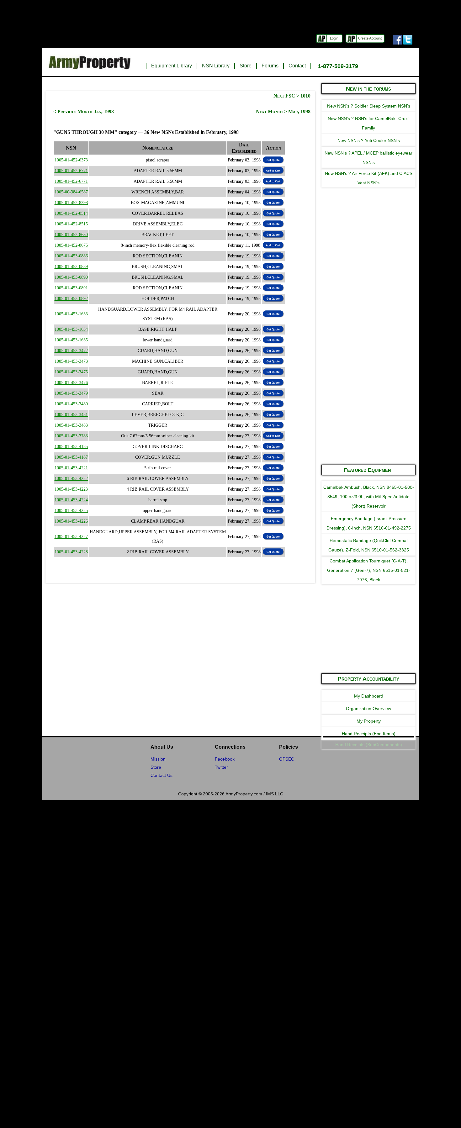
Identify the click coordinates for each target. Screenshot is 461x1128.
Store (246, 65)
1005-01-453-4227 (71, 536)
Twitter (221, 767)
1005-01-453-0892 (71, 298)
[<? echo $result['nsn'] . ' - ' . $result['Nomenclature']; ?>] (273, 170)
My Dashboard (368, 695)
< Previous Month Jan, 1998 (83, 111)
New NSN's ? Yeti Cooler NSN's (368, 140)
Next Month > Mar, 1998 (283, 111)
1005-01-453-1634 (71, 329)
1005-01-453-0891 (71, 288)
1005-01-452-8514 (71, 213)
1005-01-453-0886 (71, 256)
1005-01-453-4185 (71, 446)
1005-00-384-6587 (71, 192)
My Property (369, 721)
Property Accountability (368, 679)
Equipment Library (171, 65)
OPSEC (286, 759)
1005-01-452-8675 (71, 245)
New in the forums (368, 89)
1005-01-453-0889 (71, 266)
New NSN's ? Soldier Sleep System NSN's (368, 105)
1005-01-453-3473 (71, 361)
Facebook (225, 759)
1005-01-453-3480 (71, 404)
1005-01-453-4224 (71, 500)
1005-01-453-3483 (71, 425)
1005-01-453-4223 (71, 489)
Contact (297, 65)
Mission (158, 759)
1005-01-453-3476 (71, 382)
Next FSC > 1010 (291, 95)
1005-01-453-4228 (71, 552)
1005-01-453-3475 (71, 372)
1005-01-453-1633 (71, 314)
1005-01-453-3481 (71, 414)
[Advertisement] (368, 365)
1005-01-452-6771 (71, 170)
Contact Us (161, 775)
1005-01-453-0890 (71, 277)
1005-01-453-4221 (71, 468)
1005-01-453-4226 (71, 521)
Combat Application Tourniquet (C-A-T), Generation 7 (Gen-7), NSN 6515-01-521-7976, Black (368, 570)
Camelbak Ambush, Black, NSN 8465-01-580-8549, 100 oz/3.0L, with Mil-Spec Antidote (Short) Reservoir (368, 497)
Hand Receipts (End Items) (368, 733)
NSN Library (216, 65)
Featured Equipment (368, 470)
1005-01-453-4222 (71, 478)
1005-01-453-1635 (71, 340)
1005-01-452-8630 (71, 234)
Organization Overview (368, 708)
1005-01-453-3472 (71, 350)
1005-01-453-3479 (71, 393)
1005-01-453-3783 (71, 436)
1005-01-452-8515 (71, 224)
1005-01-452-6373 (71, 160)
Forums (270, 65)
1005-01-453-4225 (71, 510)
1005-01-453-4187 (71, 457)
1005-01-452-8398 (71, 202)
